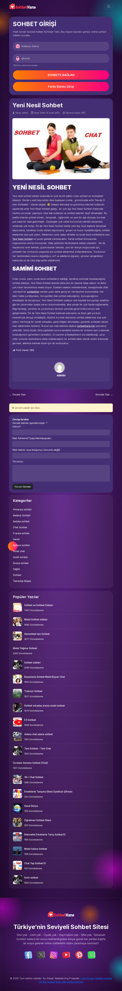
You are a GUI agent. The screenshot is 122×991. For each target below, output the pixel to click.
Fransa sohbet (21, 533)
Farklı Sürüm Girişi (61, 86)
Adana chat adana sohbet (38, 734)
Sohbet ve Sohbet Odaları (38, 605)
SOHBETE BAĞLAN (61, 75)
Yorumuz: (17, 461)
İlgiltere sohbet (21, 545)
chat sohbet (87, 978)
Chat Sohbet (20, 527)
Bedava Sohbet (21, 515)
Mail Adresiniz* (31, 438)
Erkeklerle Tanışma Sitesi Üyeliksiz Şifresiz (48, 791)
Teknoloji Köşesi (22, 580)
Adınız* (16, 426)
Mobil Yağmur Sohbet (25, 648)
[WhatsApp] (91, 954)
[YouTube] (66, 954)
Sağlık (16, 569)
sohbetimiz (33, 291)
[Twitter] (41, 954)
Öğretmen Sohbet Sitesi (37, 820)
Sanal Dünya (31, 805)
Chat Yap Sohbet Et (35, 863)
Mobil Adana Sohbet (35, 848)
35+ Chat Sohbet (33, 777)
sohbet (43, 981)
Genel (16, 539)
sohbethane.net (86, 325)
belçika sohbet (21, 521)
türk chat (61, 981)
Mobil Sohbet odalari (35, 619)
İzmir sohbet (31, 877)
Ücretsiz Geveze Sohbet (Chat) (30, 762)
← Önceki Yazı (17, 394)
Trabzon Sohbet (33, 691)
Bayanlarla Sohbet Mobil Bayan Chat (44, 676)
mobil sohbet (20, 557)
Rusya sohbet (20, 563)
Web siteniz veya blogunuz (36, 449)
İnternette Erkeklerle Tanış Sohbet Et (44, 834)
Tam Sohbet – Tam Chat (37, 748)
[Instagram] (53, 954)
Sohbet (17, 575)
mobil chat (19, 551)
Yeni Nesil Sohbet (22, 238)
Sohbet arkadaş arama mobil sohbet (44, 705)
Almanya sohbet (22, 509)
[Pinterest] (79, 954)
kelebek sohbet (103, 978)
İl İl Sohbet (30, 719)
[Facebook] (28, 954)
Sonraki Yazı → (104, 394)
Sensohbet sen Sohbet (37, 633)
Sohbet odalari (32, 662)
